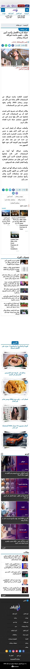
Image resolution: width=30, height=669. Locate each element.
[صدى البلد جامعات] (14, 6)
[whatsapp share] (6, 45)
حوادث (4, 13)
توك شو (15, 622)
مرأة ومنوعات (25, 626)
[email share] (2, 45)
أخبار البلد (10, 13)
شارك (16, 45)
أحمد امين (9, 196)
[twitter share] (9, 45)
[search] (3, 10)
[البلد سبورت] (21, 6)
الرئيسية (26, 13)
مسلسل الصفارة (15, 203)
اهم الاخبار (19, 13)
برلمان (26, 643)
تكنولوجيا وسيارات (12, 639)
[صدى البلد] (15, 10)
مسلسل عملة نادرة (10, 199)
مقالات (26, 647)
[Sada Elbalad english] (3, 6)
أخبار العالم (25, 630)
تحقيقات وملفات (13, 643)
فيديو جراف (25, 634)
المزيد (3, 548)
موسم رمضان (19, 196)
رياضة (15, 618)
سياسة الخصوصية (15, 659)
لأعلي (25, 600)
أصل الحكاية (14, 630)
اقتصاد (26, 639)
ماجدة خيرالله (21, 199)
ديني (16, 626)
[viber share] (16, 193)
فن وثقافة (18, 25)
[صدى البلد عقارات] (8, 6)
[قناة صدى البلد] (27, 6)
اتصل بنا (11, 655)
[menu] (27, 10)
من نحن (19, 655)
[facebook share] (13, 45)
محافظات (14, 634)
